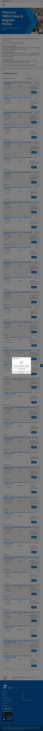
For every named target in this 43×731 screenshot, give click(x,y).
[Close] (29, 358)
